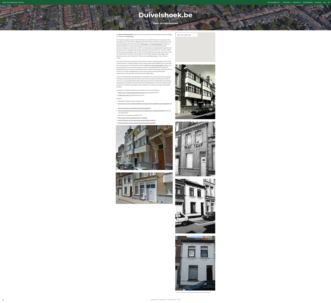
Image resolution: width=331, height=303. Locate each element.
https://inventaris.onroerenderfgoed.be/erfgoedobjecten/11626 (137, 123)
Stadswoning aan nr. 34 (125, 95)
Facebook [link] (318, 2)
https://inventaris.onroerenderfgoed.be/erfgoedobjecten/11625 (137, 120)
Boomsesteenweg (156, 44)
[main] (165, 17)
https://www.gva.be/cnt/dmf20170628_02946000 (132, 118)
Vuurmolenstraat (157, 65)
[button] (329, 2)
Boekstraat (130, 36)
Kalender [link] (296, 2)
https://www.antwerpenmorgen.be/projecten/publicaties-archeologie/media (141, 111)
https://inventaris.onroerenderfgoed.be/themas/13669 (134, 108)
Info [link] (324, 2)
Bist (171, 34)
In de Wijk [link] (286, 2)
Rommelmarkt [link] (308, 2)
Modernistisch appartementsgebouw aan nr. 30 (132, 93)
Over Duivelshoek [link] (273, 2)
